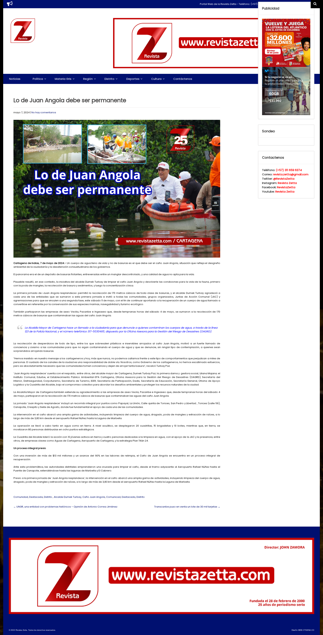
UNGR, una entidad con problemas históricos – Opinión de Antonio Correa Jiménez (65, 506)
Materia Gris (63, 79)
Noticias (14, 79)
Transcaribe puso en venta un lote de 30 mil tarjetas (187, 506)
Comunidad (20, 497)
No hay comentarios (43, 112)
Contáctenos (182, 79)
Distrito (109, 79)
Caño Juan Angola (93, 497)
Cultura (156, 79)
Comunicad (113, 497)
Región (88, 79)
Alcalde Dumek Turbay (67, 497)
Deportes (132, 79)
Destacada (36, 497)
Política (38, 79)
